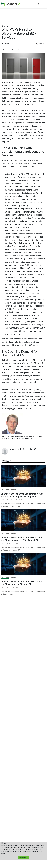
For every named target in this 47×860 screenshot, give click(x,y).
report (29, 183)
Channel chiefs (8, 489)
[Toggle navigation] (43, 4)
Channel (5, 26)
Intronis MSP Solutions (27, 436)
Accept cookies (23, 857)
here (32, 438)
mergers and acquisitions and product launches (22, 95)
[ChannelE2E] (11, 4)
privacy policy (27, 851)
